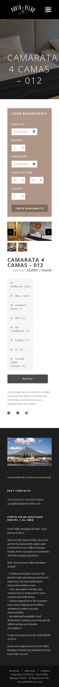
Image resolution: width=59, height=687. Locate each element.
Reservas (14, 671)
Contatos (45, 671)
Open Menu (48, 9)
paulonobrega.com (31, 681)
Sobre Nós (29, 671)
